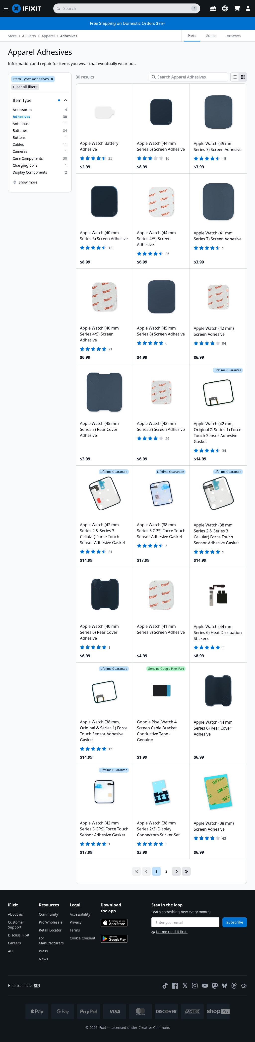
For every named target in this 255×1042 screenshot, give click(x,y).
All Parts (29, 36)
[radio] (234, 77)
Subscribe (234, 922)
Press (43, 951)
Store (12, 36)
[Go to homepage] (28, 8)
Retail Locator (50, 930)
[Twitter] (185, 986)
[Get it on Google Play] (114, 939)
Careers (14, 943)
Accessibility (80, 914)
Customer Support (16, 925)
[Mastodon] (215, 986)
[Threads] (234, 986)
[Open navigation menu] (6, 8)
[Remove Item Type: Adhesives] (51, 79)
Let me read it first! (172, 931)
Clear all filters (25, 86)
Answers (234, 35)
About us (15, 914)
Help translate (20, 985)
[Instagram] (195, 986)
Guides (211, 35)
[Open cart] (237, 8)
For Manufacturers (51, 940)
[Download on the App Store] (114, 923)
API (10, 951)
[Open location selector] (225, 8)
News (43, 959)
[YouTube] (205, 986)
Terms (75, 930)
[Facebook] (175, 986)
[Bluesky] (224, 985)
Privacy (75, 922)
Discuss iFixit (18, 935)
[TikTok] (165, 986)
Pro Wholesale (51, 922)
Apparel (48, 36)
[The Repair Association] (244, 986)
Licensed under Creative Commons (141, 1027)
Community (48, 914)
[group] (238, 77)
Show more (28, 182)
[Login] (248, 8)
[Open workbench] (213, 8)
